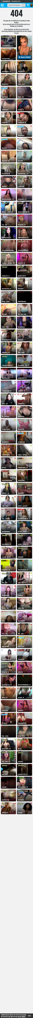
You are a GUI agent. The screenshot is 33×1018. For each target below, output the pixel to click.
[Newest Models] (24, 60)
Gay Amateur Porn (16, 1)
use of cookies (21, 1017)
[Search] (24, 5)
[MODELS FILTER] (28, 5)
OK (29, 1015)
